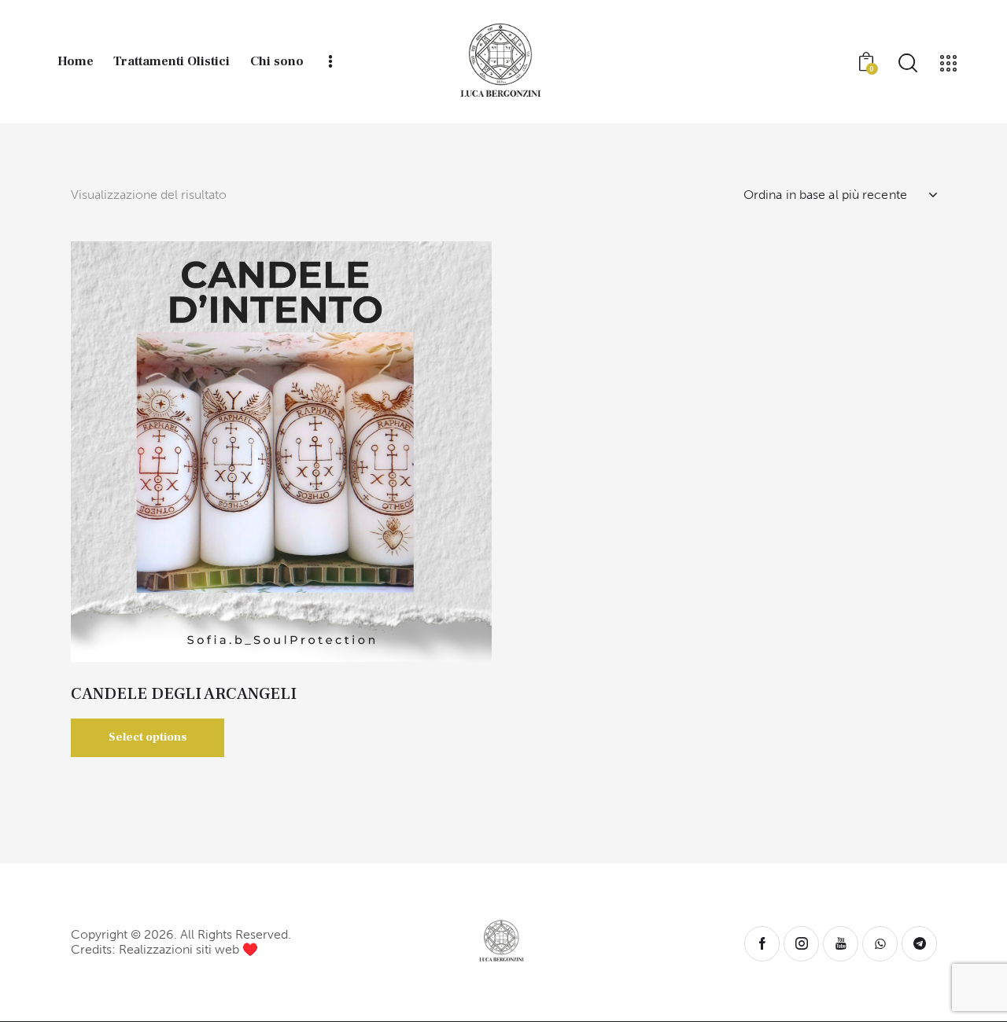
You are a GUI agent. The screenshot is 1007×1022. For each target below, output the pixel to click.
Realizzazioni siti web (179, 949)
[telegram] (919, 943)
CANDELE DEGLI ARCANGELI (184, 693)
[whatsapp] (880, 943)
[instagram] (801, 943)
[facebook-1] (762, 943)
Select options (147, 737)
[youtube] (840, 943)
